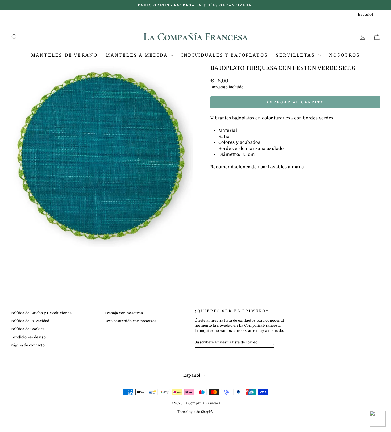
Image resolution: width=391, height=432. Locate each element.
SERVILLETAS (296, 55)
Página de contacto (28, 345)
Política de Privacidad (30, 321)
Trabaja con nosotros (124, 313)
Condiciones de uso (28, 337)
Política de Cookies (28, 329)
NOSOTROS (344, 55)
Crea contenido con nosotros (131, 321)
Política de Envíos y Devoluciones (41, 313)
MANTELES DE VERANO (64, 55)
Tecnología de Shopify (195, 412)
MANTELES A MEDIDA (137, 55)
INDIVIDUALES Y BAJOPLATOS (224, 55)
